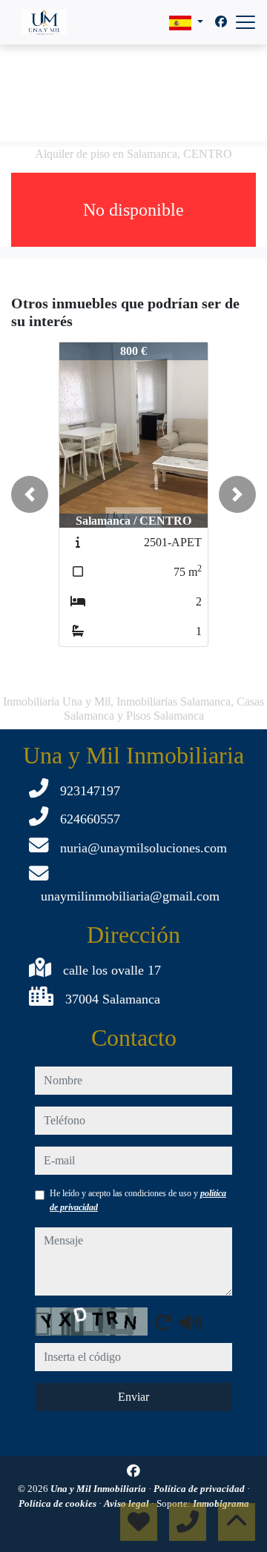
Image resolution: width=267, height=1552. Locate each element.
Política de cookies (59, 1503)
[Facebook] (221, 22)
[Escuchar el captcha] (190, 1322)
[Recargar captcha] (163, 1322)
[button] (29, 494)
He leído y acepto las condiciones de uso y (138, 1200)
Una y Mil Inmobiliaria (99, 1488)
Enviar (133, 1396)
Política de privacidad (200, 1488)
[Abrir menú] (245, 22)
